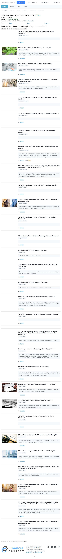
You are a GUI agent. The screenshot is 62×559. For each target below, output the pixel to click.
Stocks (12, 6)
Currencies (24, 11)
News (18, 11)
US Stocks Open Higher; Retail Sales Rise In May (34, 366)
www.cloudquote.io (36, 547)
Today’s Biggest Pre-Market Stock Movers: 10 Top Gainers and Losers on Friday (38, 200)
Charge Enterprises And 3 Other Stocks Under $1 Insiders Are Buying (38, 147)
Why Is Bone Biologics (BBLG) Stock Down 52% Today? (36, 451)
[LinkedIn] (55, 549)
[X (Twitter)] (48, 549)
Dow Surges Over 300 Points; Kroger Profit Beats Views (37, 349)
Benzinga (21, 42)
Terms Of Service (38, 552)
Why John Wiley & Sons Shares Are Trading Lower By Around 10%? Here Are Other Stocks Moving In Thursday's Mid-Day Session (38, 332)
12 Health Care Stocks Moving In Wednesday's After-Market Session (37, 98)
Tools (25, 6)
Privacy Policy (29, 552)
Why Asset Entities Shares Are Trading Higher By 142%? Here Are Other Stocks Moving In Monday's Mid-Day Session (38, 503)
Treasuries (40, 11)
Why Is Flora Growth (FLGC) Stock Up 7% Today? (34, 48)
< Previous (3, 28)
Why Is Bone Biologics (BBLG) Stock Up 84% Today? (35, 63)
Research (46, 23)
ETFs (19, 6)
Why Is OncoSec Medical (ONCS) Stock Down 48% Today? (37, 435)
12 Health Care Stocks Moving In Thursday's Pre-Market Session (36, 32)
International (33, 11)
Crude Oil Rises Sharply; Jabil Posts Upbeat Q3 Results (36, 296)
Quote (10, 23)
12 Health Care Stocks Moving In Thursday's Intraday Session (38, 314)
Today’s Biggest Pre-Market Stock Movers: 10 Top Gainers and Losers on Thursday (38, 80)
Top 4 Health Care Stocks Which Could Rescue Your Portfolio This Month (38, 265)
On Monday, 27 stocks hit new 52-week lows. (31, 255)
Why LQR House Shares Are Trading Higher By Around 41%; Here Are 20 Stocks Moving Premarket (39, 166)
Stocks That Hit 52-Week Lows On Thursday (33, 282)
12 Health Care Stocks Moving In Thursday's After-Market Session (36, 131)
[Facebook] (51, 549)
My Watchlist (44, 2)
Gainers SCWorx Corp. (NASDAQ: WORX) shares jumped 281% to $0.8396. (38, 340)
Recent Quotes (31, 2)
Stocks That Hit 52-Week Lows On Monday (32, 250)
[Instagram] (58, 549)
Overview (12, 11)
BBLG (38, 15)
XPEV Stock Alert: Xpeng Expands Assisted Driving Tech (37, 384)
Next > (25, 28)
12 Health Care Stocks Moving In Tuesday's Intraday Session (38, 236)
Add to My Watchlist (29, 20)
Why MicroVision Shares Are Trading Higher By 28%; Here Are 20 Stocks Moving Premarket (39, 467)
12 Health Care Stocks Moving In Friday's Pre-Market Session (38, 113)
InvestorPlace (22, 58)
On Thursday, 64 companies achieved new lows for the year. (35, 287)
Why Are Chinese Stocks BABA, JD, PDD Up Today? (35, 400)
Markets (4, 6)
